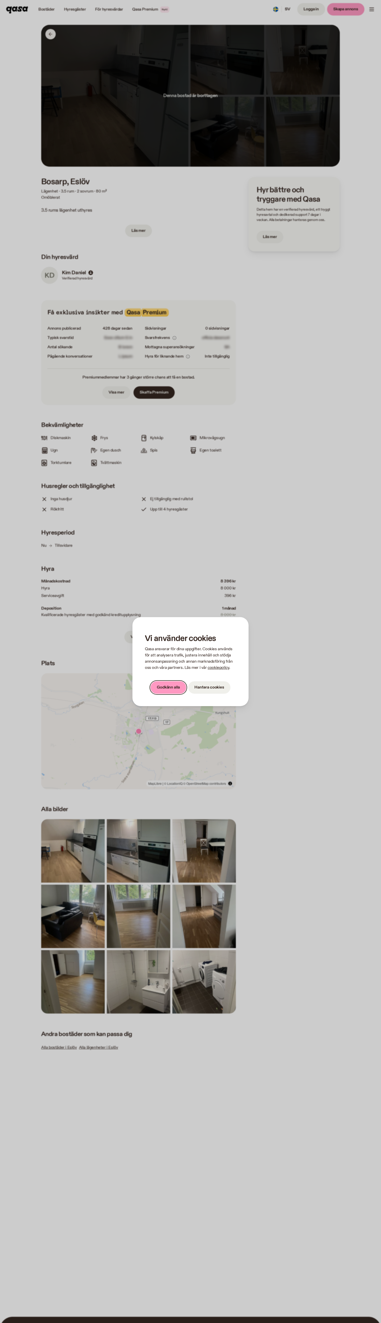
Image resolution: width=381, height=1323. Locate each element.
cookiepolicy (218, 667)
